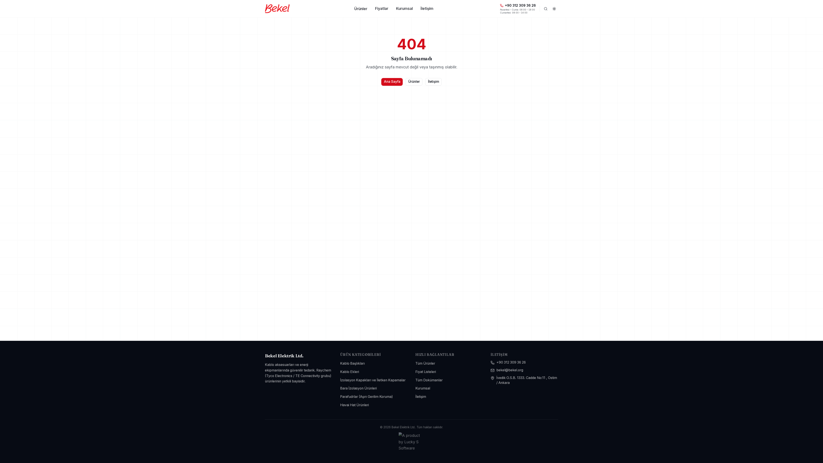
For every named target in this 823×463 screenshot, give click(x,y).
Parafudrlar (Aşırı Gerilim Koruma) (366, 397)
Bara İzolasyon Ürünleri (358, 388)
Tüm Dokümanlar (429, 380)
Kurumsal (404, 8)
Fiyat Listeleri (425, 372)
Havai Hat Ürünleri (354, 405)
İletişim (427, 8)
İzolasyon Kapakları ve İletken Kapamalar (372, 380)
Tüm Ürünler (425, 363)
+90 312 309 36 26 (511, 362)
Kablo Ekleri (349, 372)
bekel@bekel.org (509, 370)
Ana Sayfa (392, 82)
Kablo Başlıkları (352, 363)
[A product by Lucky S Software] (411, 441)
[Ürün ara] (546, 9)
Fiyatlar (381, 8)
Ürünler (360, 8)
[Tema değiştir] (554, 9)
